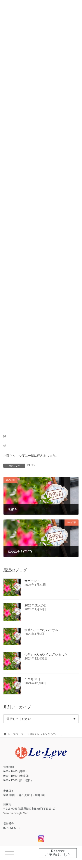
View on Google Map (15, 813)
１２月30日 (32, 679)
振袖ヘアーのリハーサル (41, 630)
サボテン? (31, 581)
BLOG (31, 465)
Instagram (41, 838)
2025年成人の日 (35, 605)
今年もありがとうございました (45, 654)
